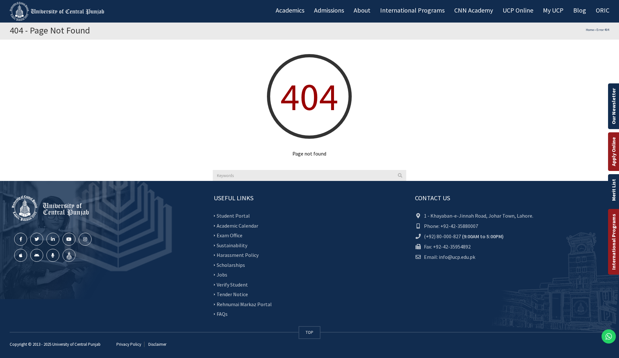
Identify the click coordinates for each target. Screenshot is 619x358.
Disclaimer (156, 344)
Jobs (222, 274)
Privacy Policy (128, 344)
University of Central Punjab (76, 344)
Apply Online (613, 151)
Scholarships (231, 264)
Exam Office (229, 235)
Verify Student (232, 284)
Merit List (613, 190)
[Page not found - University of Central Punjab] (58, 11)
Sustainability (232, 245)
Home (590, 30)
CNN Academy (473, 10)
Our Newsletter (613, 106)
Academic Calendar (237, 225)
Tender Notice (232, 294)
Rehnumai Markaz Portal (244, 304)
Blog (579, 10)
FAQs (222, 314)
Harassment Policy (238, 255)
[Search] (400, 175)
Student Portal (233, 215)
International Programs (613, 242)
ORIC (602, 10)
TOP (309, 332)
